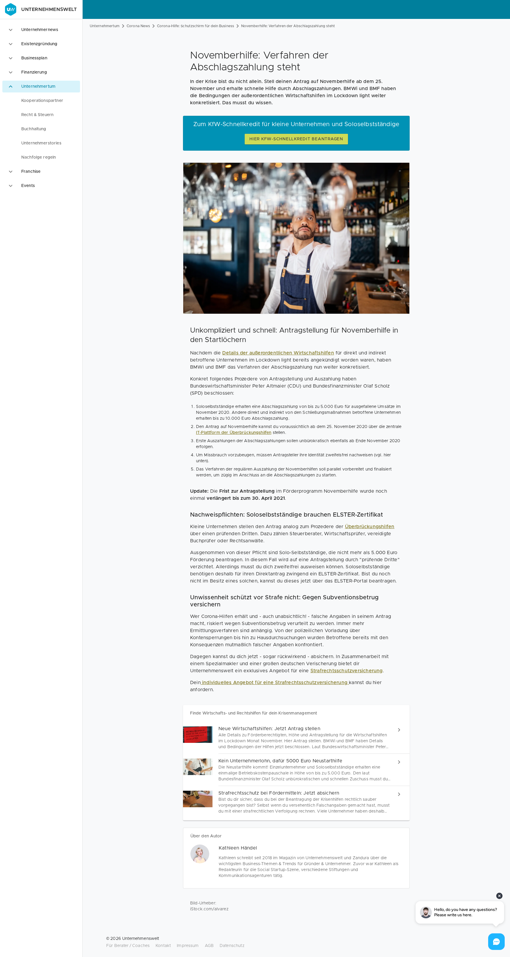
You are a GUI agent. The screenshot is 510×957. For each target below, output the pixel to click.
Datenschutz (232, 946)
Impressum (188, 946)
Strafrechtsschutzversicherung (346, 670)
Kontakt (163, 946)
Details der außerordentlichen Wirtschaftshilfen (278, 353)
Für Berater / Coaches (128, 946)
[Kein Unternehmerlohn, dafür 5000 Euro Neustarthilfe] (296, 770)
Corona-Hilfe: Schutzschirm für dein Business (195, 26)
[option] (41, 30)
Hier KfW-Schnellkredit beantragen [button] (296, 139)
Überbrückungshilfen (370, 526)
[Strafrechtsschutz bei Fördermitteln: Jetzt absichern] (296, 802)
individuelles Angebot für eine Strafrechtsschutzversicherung (275, 682)
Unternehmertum (105, 26)
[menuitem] (41, 101)
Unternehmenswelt (49, 9)
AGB (209, 946)
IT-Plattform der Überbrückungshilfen (233, 433)
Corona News (138, 26)
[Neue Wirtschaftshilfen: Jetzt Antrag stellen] (296, 738)
